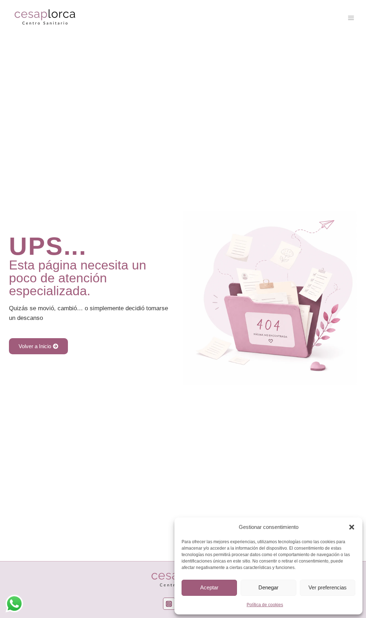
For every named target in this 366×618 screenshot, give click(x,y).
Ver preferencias (327, 587)
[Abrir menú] (350, 17)
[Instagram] (169, 604)
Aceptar (209, 587)
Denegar (268, 587)
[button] (351, 527)
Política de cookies (265, 604)
